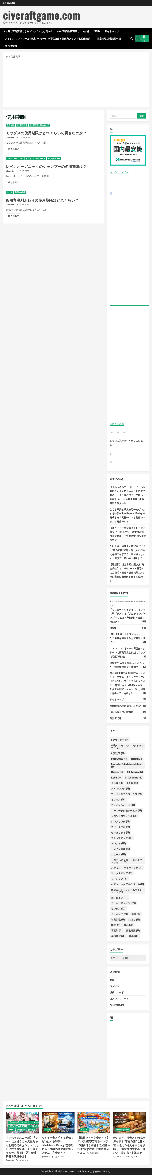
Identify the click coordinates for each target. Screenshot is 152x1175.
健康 (135, 914)
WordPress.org (117, 1004)
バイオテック (133, 867)
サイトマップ (112, 31)
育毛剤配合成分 (54, 158)
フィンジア (119, 878)
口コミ (134, 919)
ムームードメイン (119, 172)
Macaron (117, 772)
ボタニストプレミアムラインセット (126, 891)
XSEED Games (133, 777)
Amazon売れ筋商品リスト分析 (73, 31)
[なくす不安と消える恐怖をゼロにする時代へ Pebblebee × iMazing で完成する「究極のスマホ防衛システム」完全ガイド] (58, 1122)
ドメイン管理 (120, 849)
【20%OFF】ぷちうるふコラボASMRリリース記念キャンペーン (35, 1122)
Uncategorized (122, 1129)
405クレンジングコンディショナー (127, 746)
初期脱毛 (118, 919)
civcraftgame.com (41, 15)
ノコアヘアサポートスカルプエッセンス (126, 861)
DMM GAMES (119, 758)
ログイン (114, 986)
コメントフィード (119, 998)
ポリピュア (119, 897)
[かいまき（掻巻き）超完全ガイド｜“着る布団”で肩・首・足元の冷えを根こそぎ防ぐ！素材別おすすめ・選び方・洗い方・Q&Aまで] (129, 1122)
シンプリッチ (120, 821)
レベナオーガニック (15, 158)
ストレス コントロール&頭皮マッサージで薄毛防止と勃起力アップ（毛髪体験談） (49, 38)
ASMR (11, 1129)
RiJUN (116, 777)
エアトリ (84, 1129)
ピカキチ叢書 (117, 423)
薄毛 (133, 936)
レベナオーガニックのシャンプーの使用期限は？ (46, 166)
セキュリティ (120, 832)
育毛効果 (133, 930)
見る (144, 38)
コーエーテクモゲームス (126, 810)
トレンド (118, 843)
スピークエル (120, 827)
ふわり (9, 192)
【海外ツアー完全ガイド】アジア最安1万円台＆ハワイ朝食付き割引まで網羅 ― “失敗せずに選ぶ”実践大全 (93, 1143)
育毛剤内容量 (21, 125)
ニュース (118, 854)
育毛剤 (116, 930)
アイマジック (120, 788)
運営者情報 (11, 45)
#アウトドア (119, 740)
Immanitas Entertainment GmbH (126, 765)
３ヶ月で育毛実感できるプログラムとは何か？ (28, 31)
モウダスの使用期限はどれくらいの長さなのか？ (46, 132)
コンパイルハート (123, 805)
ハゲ (115, 867)
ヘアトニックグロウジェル (127, 884)
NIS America (135, 772)
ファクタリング (121, 873)
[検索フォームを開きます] (131, 38)
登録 (112, 980)
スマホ (47, 1129)
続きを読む (14, 149)
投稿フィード (117, 992)
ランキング (119, 914)
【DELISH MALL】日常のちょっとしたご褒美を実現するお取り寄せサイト (128, 638)
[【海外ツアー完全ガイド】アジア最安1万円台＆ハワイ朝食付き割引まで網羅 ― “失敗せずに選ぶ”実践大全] (93, 1122)
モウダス (10, 125)
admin (11, 137)
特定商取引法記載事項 (109, 38)
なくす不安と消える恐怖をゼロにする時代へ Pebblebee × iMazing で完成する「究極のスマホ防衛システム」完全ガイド (58, 1145)
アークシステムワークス (126, 794)
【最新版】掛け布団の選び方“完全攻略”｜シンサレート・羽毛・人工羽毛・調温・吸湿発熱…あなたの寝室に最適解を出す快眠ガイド (127, 572)
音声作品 (31, 1129)
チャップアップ (121, 838)
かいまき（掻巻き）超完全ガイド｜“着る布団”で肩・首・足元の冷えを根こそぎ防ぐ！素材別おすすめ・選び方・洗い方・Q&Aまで (129, 1145)
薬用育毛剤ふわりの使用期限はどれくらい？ (42, 199)
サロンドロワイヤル (124, 816)
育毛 (128, 925)
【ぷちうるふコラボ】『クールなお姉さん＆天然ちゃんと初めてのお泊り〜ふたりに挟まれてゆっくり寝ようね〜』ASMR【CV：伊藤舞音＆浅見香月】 (127, 495)
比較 (115, 925)
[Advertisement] (76, 82)
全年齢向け (21, 1129)
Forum (97, 31)
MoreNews (103, 1171)
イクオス (118, 799)
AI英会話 (118, 753)
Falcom (136, 758)
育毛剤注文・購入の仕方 (39, 125)
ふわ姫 (132, 783)
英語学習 (118, 936)
